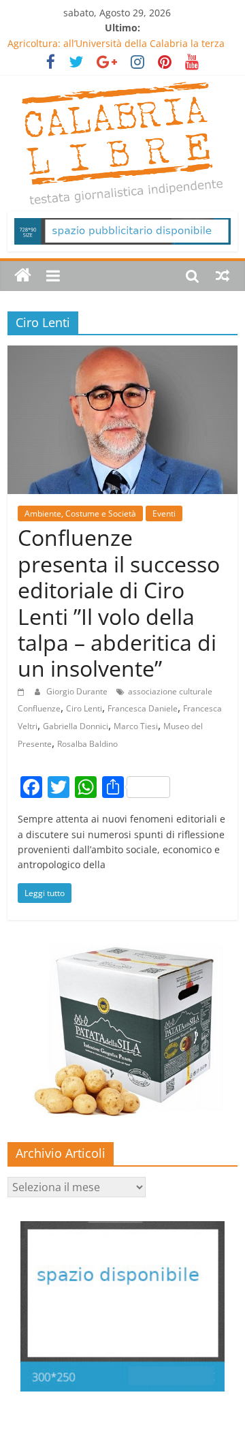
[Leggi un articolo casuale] (223, 275)
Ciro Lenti (84, 708)
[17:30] (23, 691)
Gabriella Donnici (75, 726)
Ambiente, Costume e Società (80, 513)
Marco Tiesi (136, 726)
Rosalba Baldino (87, 744)
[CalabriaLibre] (22, 275)
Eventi (164, 513)
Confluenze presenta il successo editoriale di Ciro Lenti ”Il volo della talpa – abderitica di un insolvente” (119, 603)
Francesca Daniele (143, 708)
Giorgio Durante (78, 691)
